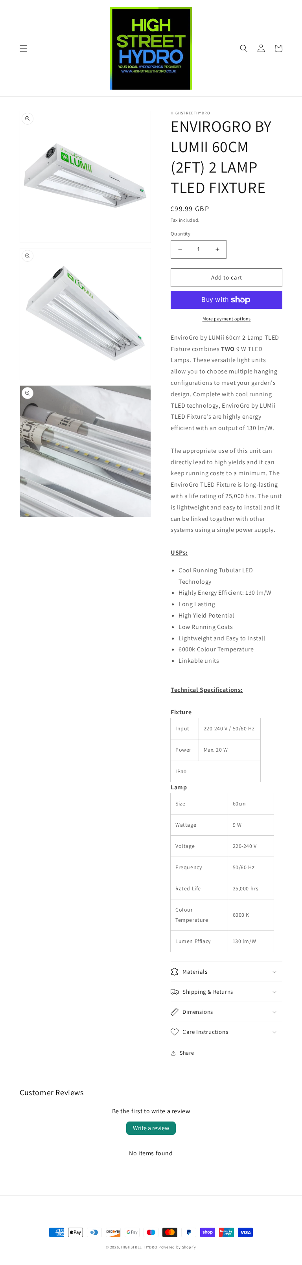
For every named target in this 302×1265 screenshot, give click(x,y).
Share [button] (187, 1052)
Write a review (151, 1128)
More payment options (227, 319)
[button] (23, 48)
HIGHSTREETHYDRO (139, 1247)
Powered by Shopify (177, 1247)
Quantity (180, 233)
